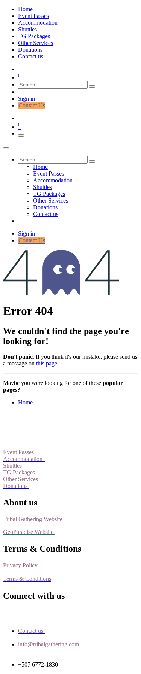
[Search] (92, 86)
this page (46, 363)
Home (25, 402)
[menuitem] (25, 9)
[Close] (6, 148)
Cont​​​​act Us (31, 105)
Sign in (26, 98)
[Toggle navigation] (21, 135)
